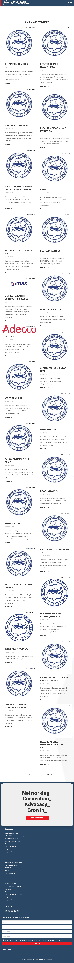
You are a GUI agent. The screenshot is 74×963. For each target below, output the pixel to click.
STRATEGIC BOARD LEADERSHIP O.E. (49, 65)
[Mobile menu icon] (71, 3)
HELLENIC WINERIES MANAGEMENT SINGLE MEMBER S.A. (54, 745)
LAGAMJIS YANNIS (13, 398)
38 (48, 774)
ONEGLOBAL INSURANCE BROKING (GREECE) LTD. (51, 615)
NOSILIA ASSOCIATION (50, 309)
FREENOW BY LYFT (13, 523)
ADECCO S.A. (11, 337)
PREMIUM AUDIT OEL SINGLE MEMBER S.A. (53, 129)
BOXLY (43, 190)
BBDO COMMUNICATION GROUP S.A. (54, 550)
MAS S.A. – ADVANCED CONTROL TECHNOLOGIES (16, 297)
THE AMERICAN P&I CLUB (16, 64)
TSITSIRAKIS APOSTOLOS (16, 649)
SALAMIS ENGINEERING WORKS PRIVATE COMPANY (54, 679)
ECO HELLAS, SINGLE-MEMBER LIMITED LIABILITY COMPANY (18, 188)
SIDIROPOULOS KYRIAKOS (16, 125)
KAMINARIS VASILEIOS (50, 251)
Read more (8, 83)
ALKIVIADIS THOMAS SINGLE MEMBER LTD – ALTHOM (18, 706)
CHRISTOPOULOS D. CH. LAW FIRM (53, 369)
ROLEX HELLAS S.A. (49, 491)
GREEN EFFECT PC (48, 429)
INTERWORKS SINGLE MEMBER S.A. (18, 252)
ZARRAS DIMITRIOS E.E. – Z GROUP (17, 460)
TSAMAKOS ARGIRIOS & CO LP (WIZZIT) (18, 586)
